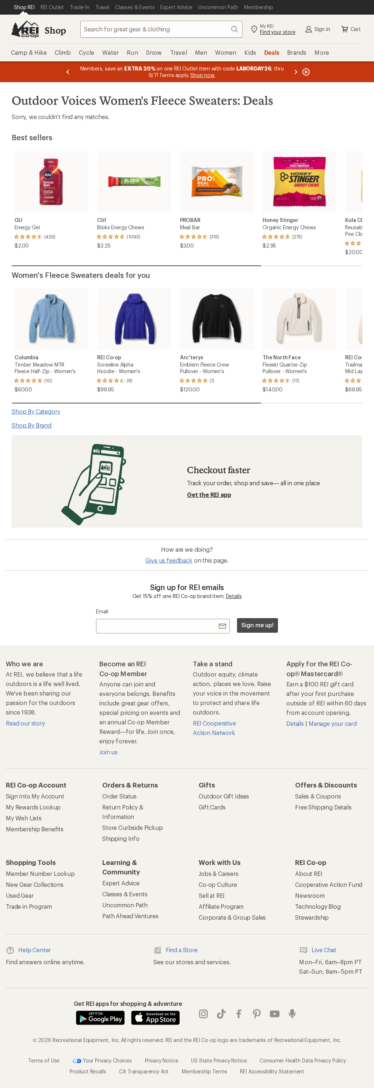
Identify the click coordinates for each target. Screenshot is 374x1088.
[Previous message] (68, 71)
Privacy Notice (161, 1060)
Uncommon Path (125, 904)
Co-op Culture (218, 884)
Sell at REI (212, 895)
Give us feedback (168, 560)
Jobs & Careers (218, 873)
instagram (204, 1014)
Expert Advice (121, 883)
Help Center (34, 949)
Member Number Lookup (40, 873)
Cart (356, 29)
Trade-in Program (28, 906)
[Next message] (295, 71)
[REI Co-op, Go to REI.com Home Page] (25, 29)
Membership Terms (204, 1071)
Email (102, 611)
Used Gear (20, 895)
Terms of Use (44, 1060)
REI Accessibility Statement (272, 1071)
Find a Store (182, 949)
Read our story (25, 723)
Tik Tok (221, 1014)
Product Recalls (88, 1071)
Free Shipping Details (323, 807)
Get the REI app (209, 494)
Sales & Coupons (318, 796)
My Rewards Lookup (33, 807)
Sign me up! (257, 624)
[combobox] (161, 29)
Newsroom (310, 895)
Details (234, 596)
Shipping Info (121, 838)
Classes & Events (124, 893)
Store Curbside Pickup (132, 827)
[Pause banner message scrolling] (305, 71)
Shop (55, 30)
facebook (239, 1014)
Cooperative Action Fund (328, 884)
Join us (108, 751)
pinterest (257, 1014)
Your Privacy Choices (106, 1060)
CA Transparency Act (144, 1071)
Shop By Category (36, 411)
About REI (309, 873)
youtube (275, 1014)
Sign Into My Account (35, 796)
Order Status (119, 796)
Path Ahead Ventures (130, 915)
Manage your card (332, 723)
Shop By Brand (31, 425)
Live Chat (324, 949)
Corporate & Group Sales (232, 917)
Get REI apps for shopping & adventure (128, 1003)
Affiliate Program (221, 906)
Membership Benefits (35, 828)
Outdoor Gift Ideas (224, 796)
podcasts (292, 1014)
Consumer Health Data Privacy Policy (303, 1060)
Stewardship (312, 917)
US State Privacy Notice (219, 1060)
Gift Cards (212, 807)
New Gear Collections (35, 884)
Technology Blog (318, 906)
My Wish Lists (24, 818)
